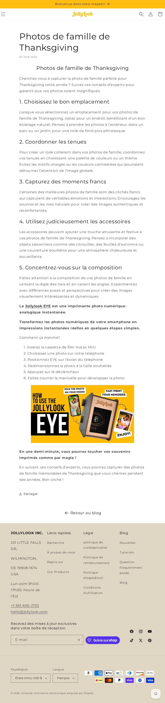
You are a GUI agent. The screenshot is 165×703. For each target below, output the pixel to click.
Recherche (55, 543)
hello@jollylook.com (29, 612)
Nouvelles (127, 543)
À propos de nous (61, 552)
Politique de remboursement (96, 560)
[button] (141, 14)
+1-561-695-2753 (25, 606)
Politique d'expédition (93, 575)
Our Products (58, 572)
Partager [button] (31, 494)
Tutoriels (127, 552)
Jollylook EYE (38, 306)
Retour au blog (85, 513)
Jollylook (27, 693)
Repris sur (55, 562)
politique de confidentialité (95, 545)
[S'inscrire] (78, 640)
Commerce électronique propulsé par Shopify (64, 693)
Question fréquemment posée (131, 567)
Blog (123, 583)
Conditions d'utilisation (93, 590)
